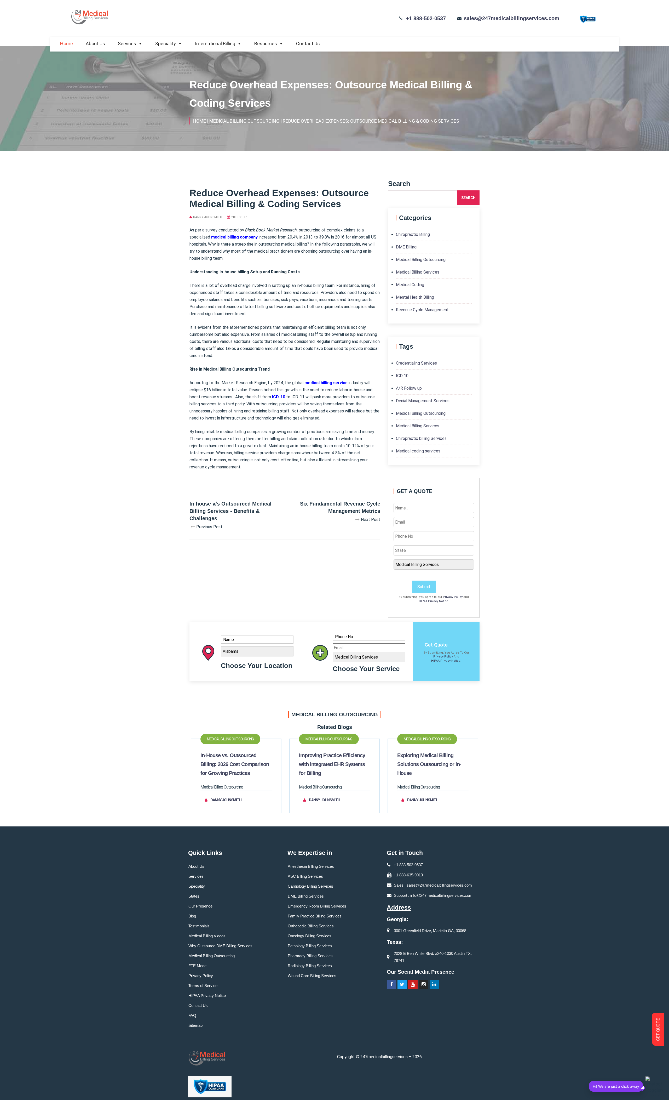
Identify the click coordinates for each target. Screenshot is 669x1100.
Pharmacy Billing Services (310, 956)
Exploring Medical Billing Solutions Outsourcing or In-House (429, 764)
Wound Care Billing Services (312, 975)
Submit (423, 586)
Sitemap (195, 1025)
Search (468, 198)
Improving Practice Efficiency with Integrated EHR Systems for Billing (332, 764)
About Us (95, 43)
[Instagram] (423, 984)
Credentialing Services (416, 363)
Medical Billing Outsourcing (421, 259)
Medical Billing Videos (207, 936)
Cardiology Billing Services (310, 886)
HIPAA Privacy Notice (433, 601)
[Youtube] (413, 984)
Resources (265, 43)
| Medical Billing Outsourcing (243, 121)
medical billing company (234, 237)
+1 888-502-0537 (426, 18)
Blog (192, 916)
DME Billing (406, 247)
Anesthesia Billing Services (311, 866)
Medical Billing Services (417, 272)
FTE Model (197, 965)
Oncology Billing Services (309, 936)
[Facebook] (391, 984)
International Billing (215, 43)
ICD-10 (278, 396)
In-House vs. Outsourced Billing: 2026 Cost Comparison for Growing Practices (234, 764)
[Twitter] (402, 984)
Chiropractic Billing (413, 234)
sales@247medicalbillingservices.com (511, 18)
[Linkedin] (434, 984)
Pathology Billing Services (310, 946)
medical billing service (326, 382)
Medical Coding (410, 284)
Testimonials (199, 926)
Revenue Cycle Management (422, 309)
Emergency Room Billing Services (317, 906)
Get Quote (436, 645)
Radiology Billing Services (310, 965)
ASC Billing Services (305, 876)
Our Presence (200, 906)
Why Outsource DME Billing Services (220, 946)
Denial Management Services (422, 400)
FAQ (192, 1015)
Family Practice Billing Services (315, 916)
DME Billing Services (306, 896)
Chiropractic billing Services (421, 438)
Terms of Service (202, 985)
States (193, 896)
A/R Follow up (409, 388)
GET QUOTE (658, 1029)
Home (66, 43)
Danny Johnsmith (207, 217)
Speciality (165, 43)
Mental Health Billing (415, 297)
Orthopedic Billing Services (311, 926)
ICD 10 (402, 375)
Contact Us (308, 43)
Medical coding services (418, 451)
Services (127, 43)
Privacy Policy (453, 597)
